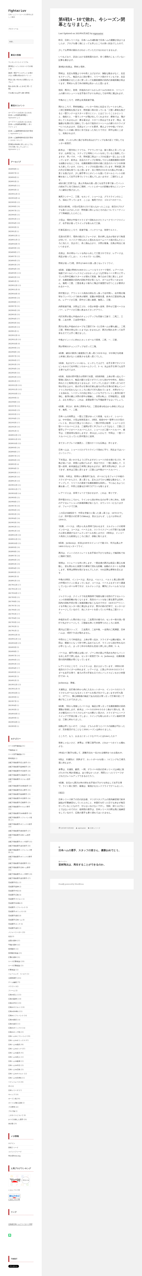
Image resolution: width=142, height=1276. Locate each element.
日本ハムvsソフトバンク (17, 1036)
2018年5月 (12, 564)
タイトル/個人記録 (15, 1103)
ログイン (11, 1143)
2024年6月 (12, 260)
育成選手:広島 (13, 895)
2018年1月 (12, 580)
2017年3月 (12, 622)
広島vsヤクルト (14, 1007)
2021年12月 (12, 385)
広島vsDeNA (13, 1011)
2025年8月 (12, 206)
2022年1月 (12, 381)
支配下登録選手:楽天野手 (17, 878)
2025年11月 (12, 194)
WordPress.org (14, 1156)
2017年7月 (12, 605)
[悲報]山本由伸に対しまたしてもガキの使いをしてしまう (20, 145)
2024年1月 (12, 281)
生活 (10, 936)
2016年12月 (12, 635)
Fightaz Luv (17, 10)
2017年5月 (12, 614)
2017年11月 (12, 589)
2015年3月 (12, 709)
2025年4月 (12, 223)
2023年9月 (12, 298)
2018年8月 (12, 551)
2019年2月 (12, 526)
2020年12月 (12, 435)
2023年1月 (12, 331)
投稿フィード (13, 1147)
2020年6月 (12, 460)
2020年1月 (12, 481)
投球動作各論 (13, 953)
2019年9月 (12, 497)
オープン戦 (12, 1098)
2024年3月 (12, 273)
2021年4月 (12, 418)
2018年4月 (12, 568)
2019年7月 (12, 506)
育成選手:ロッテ (14, 924)
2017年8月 (12, 601)
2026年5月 (12, 181)
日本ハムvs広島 (14, 1069)
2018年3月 (12, 572)
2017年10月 (12, 593)
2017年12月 (12, 585)
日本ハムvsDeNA (14, 1078)
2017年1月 (12, 630)
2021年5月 (12, 414)
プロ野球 (11, 1107)
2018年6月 (12, 560)
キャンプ (11, 1094)
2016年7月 (12, 655)
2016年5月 (12, 664)
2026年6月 (12, 177)
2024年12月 (12, 235)
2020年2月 (12, 477)
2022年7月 (12, 356)
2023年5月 (12, 314)
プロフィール (13, 29)
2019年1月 (12, 531)
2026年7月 (12, 173)
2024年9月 (12, 248)
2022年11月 (12, 339)
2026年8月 (12, 169)
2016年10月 (12, 643)
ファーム (11, 990)
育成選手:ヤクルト (15, 899)
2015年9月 (12, 697)
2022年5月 (12, 364)
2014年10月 (12, 714)
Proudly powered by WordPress (71, 884)
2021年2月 (12, 427)
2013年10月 (12, 722)
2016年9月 (12, 647)
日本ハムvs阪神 (14, 1061)
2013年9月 (12, 726)
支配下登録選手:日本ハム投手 (19, 835)
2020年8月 (12, 452)
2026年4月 (12, 185)
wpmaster (98, 33)
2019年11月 (12, 489)
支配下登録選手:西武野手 (17, 863)
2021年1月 (12, 431)
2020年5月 (12, 464)
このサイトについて (15, 1115)
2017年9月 (12, 597)
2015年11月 (12, 689)
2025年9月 (12, 202)
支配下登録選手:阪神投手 (17, 767)
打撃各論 (11, 970)
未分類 (10, 1123)
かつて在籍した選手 (15, 1119)
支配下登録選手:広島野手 (17, 802)
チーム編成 (12, 982)
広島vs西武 (12, 1019)
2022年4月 (12, 368)
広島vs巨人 (12, 994)
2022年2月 (12, 377)
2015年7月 (12, 701)
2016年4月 (12, 668)
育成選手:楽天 (13, 928)
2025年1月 (12, 231)
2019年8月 (12, 501)
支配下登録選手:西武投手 (17, 831)
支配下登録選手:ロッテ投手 (18, 841)
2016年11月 (12, 639)
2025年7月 (12, 210)
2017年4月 (12, 618)
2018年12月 (12, 535)
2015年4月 (12, 705)
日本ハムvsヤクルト (15, 1073)
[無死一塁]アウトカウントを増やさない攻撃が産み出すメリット (20, 74)
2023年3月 (12, 323)
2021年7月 (12, 406)
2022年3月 (12, 373)
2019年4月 (12, 518)
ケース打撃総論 (14, 965)
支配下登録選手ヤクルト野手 (19, 806)
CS (9, 1086)
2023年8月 (12, 302)
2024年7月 (12, 256)
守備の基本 (12, 945)
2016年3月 (12, 672)
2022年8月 (12, 352)
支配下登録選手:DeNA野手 (18, 813)
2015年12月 (12, 684)
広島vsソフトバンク (15, 1015)
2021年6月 (12, 410)
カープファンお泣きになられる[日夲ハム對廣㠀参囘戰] (20, 113)
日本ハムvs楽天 (14, 1053)
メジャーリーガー (15, 932)
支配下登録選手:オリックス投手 (20, 824)
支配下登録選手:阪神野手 (17, 794)
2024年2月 (12, 277)
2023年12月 (12, 285)
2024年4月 (12, 269)
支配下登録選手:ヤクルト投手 (19, 779)
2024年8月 (12, 252)
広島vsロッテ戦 (14, 1032)
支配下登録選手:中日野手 (17, 798)
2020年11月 (12, 439)
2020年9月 (12, 447)
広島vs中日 (12, 1003)
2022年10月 (12, 343)
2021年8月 (12, 402)
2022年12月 (12, 335)
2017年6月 (12, 610)
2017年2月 (12, 626)
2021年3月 (12, 422)
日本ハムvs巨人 (14, 1057)
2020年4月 (12, 468)
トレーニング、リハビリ (17, 974)
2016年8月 (12, 651)
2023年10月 (12, 293)
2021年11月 (12, 389)
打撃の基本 (12, 957)
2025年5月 (12, 219)
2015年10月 (12, 693)
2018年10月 (12, 543)
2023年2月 (12, 327)
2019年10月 (12, 493)
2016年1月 (12, 680)
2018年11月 (12, 539)
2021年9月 (12, 398)
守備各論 (11, 750)
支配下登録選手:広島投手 (17, 775)
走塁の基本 (12, 940)
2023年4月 (12, 318)
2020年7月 (12, 456)
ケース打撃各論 (14, 961)
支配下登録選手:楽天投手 (17, 846)
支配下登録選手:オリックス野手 (20, 856)
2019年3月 (12, 522)
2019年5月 (12, 514)
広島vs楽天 (12, 1024)
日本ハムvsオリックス (16, 1040)
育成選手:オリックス (16, 911)
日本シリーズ (13, 1090)
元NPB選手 (12, 978)
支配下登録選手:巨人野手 (17, 790)
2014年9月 (12, 718)
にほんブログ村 (14, 1199)
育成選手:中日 (13, 891)
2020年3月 (12, 472)
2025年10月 (12, 198)
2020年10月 (12, 443)
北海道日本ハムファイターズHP (20, 1224)
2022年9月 (12, 348)
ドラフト (11, 986)
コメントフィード (15, 1151)
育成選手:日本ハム (15, 920)
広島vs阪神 (12, 999)
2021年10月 (12, 393)
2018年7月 (12, 555)
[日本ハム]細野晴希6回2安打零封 (20, 131)
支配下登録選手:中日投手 (17, 771)
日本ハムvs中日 (14, 1065)
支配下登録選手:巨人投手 (17, 762)
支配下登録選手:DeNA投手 (18, 786)
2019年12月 (12, 485)
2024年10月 (12, 244)
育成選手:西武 (13, 915)
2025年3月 (12, 227)
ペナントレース (14, 1082)
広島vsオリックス (15, 1028)
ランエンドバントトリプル (18, 62)
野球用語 (11, 758)
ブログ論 (11, 1111)
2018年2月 (12, 576)
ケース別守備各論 (15, 746)
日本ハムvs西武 (14, 1044)
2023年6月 (12, 310)
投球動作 (11, 949)
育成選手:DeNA (14, 903)
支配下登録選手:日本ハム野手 (19, 867)
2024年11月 (12, 240)
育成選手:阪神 (13, 886)
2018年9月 (12, 547)
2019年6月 (12, 510)
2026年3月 (12, 190)
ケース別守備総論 (15, 754)
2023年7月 (12, 306)
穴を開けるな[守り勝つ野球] (18, 93)
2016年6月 (12, 660)
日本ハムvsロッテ (15, 1048)
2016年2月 (12, 676)
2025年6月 (12, 215)
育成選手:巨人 (13, 882)
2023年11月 (12, 289)
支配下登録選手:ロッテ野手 (18, 874)
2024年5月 (12, 264)
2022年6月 (12, 360)
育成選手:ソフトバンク (16, 907)
